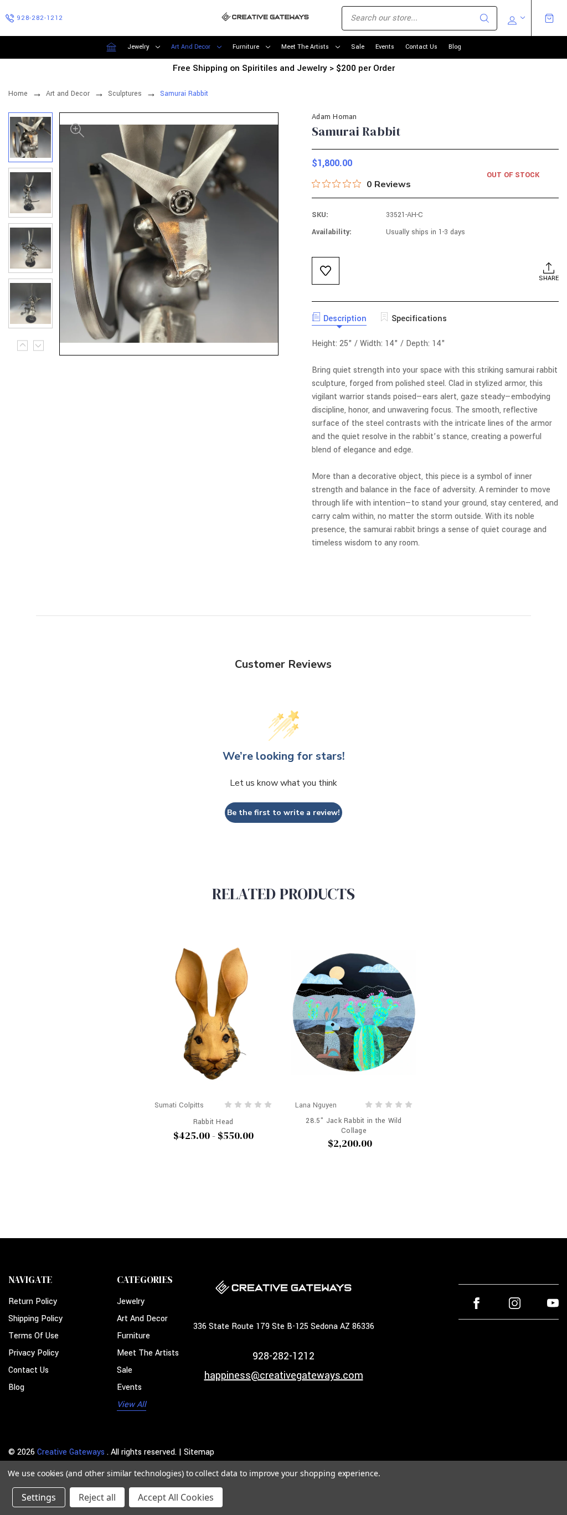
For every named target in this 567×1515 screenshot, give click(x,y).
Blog (455, 47)
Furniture (246, 47)
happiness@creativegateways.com (283, 1375)
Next (38, 345)
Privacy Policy (33, 1353)
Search (484, 18)
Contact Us (421, 47)
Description (345, 318)
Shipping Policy (35, 1319)
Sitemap (199, 1452)
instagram (514, 1303)
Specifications (419, 318)
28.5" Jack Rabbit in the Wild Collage (353, 1126)
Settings (39, 1497)
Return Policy (32, 1301)
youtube (553, 1303)
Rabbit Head (213, 1122)
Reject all (97, 1497)
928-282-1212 (283, 1356)
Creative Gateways (71, 1452)
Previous (22, 345)
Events (384, 47)
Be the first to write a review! (283, 812)
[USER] (515, 18)
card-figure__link (213, 1012)
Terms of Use (33, 1336)
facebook (476, 1303)
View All (131, 1404)
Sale (357, 47)
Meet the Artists (305, 47)
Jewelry (138, 47)
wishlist (325, 271)
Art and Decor (190, 47)
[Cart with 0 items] (549, 18)
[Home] (111, 47)
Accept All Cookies (176, 1497)
